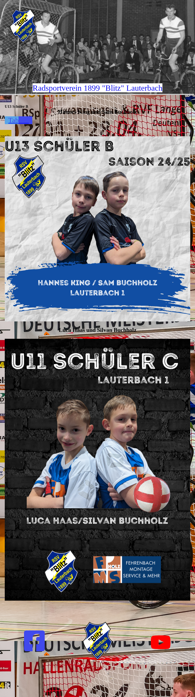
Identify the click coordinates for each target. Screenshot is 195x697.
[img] (49, 25)
